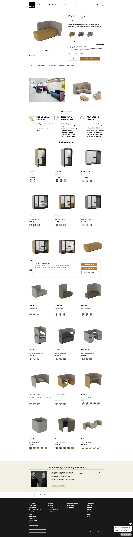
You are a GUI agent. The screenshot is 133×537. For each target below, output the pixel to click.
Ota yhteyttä (79, 5)
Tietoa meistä (69, 5)
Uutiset (31, 514)
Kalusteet (42, 5)
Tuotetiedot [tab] (41, 65)
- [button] (69, 58)
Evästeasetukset (89, 272)
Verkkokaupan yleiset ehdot (36, 523)
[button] (97, 5)
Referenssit (58, 5)
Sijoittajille (32, 512)
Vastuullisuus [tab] (71, 65)
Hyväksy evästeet (89, 264)
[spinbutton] (73, 58)
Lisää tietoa (37, 271)
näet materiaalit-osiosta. (96, 41)
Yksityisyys (32, 518)
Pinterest (89, 512)
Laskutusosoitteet (34, 525)
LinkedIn (89, 509)
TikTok (88, 516)
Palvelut (50, 5)
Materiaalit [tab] (52, 65)
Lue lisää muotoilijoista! (58, 485)
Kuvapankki (70, 505)
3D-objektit (70, 507)
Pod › (80, 477)
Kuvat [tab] (32, 65)
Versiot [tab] (61, 65)
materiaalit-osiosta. (67, 132)
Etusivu (69, 12)
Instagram (89, 505)
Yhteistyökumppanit (53, 509)
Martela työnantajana (35, 509)
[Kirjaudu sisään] (103, 5)
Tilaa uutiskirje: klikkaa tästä (37, 531)
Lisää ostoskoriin (90, 58)
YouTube (89, 514)
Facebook (89, 507)
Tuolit (79, 12)
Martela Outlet (52, 512)
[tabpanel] (66, 90)
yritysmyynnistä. (70, 136)
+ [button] (77, 58)
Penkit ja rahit (85, 12)
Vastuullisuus (32, 507)
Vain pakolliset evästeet (89, 268)
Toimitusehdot (33, 520)
